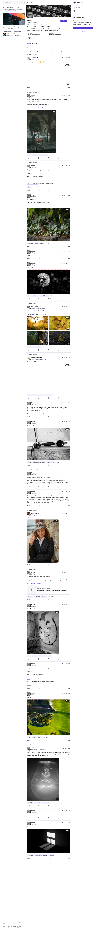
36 (35, 26)
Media (33, 43)
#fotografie (30, 51)
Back (30, 2)
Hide (67, 65)
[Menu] (68, 21)
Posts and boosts (31, 48)
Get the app (13, 926)
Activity (29, 43)
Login (83, 31)
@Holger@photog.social (32, 22)
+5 (66, 51)
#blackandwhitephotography (58, 51)
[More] (69, 87)
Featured (38, 43)
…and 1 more (46, 243)
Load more (48, 862)
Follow (63, 21)
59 (27, 26)
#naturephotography (46, 51)
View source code (11, 927)
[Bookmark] (59, 87)
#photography (37, 51)
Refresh (29, 187)
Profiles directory (16, 922)
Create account (83, 28)
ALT (68, 83)
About (10, 922)
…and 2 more (52, 295)
